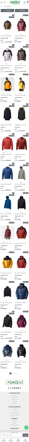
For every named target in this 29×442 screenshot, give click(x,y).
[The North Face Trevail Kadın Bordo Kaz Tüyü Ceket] (7, 232)
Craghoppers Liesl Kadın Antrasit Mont (21, 124)
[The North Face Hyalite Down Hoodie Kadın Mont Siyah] (22, 350)
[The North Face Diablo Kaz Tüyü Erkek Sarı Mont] (22, 84)
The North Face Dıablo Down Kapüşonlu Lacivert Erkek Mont (21, 302)
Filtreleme (22, 10)
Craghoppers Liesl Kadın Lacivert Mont (6, 124)
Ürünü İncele (10, 28)
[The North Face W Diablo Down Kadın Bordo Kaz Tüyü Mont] (22, 24)
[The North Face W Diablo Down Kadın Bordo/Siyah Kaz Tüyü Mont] (22, 321)
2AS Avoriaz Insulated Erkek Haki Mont (21, 184)
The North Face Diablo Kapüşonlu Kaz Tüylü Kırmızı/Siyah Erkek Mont (21, 273)
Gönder (25, 435)
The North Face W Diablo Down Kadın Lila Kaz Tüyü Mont (6, 65)
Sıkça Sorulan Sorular (14, 415)
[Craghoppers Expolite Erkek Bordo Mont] (22, 143)
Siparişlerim (14, 395)
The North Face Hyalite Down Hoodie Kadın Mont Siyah (21, 362)
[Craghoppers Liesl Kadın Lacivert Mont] (7, 113)
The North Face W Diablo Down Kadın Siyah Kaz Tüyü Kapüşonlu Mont (21, 213)
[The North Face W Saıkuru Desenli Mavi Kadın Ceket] (7, 350)
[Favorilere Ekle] (7, 28)
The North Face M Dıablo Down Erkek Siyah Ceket (6, 302)
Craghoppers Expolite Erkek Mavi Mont (6, 184)
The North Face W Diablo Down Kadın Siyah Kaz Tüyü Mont (6, 332)
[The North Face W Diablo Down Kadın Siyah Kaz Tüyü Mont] (7, 321)
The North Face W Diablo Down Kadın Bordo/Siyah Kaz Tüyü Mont (21, 332)
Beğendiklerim (14, 397)
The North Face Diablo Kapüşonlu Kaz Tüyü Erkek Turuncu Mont (6, 95)
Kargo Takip (14, 401)
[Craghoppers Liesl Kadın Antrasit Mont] (22, 113)
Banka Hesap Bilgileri (14, 424)
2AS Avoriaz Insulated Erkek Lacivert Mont (6, 213)
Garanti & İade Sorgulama (14, 413)
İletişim (14, 422)
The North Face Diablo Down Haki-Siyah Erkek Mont (6, 36)
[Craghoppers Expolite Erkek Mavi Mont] (7, 173)
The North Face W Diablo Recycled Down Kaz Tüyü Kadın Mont (21, 65)
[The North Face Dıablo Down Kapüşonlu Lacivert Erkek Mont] (22, 291)
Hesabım (14, 403)
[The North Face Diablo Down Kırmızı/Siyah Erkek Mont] (22, 232)
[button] (6, 34)
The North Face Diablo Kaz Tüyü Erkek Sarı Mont (21, 95)
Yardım (14, 411)
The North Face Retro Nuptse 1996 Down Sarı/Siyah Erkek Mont (6, 273)
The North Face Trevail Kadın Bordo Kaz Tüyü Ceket (6, 243)
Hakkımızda (14, 421)
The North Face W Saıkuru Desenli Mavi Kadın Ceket (6, 362)
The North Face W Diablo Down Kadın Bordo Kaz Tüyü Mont (21, 36)
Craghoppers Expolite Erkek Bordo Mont (21, 154)
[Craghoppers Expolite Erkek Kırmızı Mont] (7, 143)
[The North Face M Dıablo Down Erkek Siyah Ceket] (7, 291)
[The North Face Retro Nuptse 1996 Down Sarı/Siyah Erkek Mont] (7, 262)
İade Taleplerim (14, 399)
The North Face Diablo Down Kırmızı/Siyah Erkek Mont (21, 243)
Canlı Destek (14, 409)
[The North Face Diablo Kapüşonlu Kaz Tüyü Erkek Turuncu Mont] (7, 84)
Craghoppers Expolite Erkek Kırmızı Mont (6, 154)
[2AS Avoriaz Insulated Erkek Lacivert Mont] (7, 202)
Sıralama (8, 10)
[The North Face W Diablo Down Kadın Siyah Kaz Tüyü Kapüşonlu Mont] (22, 202)
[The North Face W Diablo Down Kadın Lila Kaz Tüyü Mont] (7, 54)
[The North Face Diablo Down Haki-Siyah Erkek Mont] (7, 24)
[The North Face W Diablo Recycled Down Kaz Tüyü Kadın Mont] (22, 54)
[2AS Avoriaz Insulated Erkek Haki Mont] (22, 173)
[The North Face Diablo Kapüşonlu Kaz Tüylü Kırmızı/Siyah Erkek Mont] (22, 262)
